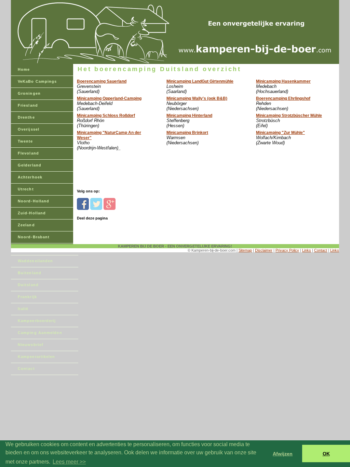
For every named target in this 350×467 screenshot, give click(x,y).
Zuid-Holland (32, 213)
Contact (26, 368)
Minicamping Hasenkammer (283, 81)
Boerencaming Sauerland (101, 81)
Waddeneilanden (35, 261)
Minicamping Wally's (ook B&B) (196, 98)
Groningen (29, 93)
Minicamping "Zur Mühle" (280, 132)
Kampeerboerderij (37, 321)
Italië (23, 309)
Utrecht (26, 189)
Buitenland (29, 273)
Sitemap (245, 250)
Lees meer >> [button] (69, 462)
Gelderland (29, 165)
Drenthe (26, 117)
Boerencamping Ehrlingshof (283, 98)
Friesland (28, 105)
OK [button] (326, 453)
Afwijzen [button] (283, 453)
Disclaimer (263, 250)
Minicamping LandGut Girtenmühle (199, 81)
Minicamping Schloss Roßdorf (106, 115)
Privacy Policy (287, 250)
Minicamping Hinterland (189, 115)
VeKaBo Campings (37, 81)
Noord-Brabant (34, 237)
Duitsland (28, 285)
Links (306, 250)
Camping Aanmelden (40, 333)
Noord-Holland (33, 201)
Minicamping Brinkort (187, 132)
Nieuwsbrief (30, 345)
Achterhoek (30, 177)
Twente (25, 141)
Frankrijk (27, 297)
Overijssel (28, 129)
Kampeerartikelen (36, 357)
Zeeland (26, 225)
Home (24, 69)
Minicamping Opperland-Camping (109, 98)
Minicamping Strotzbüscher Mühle (289, 115)
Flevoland (28, 153)
